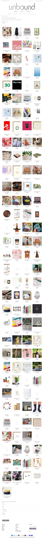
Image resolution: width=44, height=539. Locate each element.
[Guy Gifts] (17, 241)
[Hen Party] (17, 254)
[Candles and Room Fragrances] (37, 98)
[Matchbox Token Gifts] (37, 322)
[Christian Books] (6, 125)
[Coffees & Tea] (27, 125)
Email (3, 506)
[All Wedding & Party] (37, 45)
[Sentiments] (27, 406)
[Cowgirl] (6, 142)
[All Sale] (17, 45)
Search (16, 525)
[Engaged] (6, 169)
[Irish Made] (6, 281)
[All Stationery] (27, 44)
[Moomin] (17, 340)
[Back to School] (6, 71)
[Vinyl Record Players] (6, 476)
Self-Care (3, 528)
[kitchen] (6, 308)
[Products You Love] (37, 379)
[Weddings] (37, 475)
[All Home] (37, 31)
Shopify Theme (20, 537)
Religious (3, 529)
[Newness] (37, 353)
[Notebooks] (6, 366)
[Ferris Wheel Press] (37, 186)
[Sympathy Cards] (37, 422)
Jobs (16, 528)
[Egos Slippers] (37, 155)
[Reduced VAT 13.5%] (17, 393)
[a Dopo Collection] (6, 31)
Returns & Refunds (18, 530)
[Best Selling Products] (27, 71)
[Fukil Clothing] (27, 200)
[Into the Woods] (37, 268)
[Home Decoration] (6, 268)
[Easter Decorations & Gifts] (6, 155)
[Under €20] (27, 462)
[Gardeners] (17, 213)
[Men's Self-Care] (6, 338)
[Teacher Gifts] (17, 436)
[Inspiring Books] (27, 268)
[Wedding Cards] (27, 475)
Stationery (3, 526)
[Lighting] (27, 324)
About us (17, 526)
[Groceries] (6, 240)
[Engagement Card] (17, 171)
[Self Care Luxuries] (17, 406)
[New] (17, 353)
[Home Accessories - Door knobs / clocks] (37, 254)
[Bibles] (37, 71)
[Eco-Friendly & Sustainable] (27, 155)
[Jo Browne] (27, 281)
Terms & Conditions (18, 531)
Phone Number (4, 509)
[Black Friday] (17, 85)
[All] (27, 32)
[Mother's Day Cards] (37, 340)
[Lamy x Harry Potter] (37, 308)
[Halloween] (27, 241)
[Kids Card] (27, 295)
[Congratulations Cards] (37, 125)
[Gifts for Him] (17, 227)
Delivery (17, 529)
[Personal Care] (37, 366)
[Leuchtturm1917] (17, 322)
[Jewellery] (17, 281)
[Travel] (37, 449)
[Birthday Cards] (6, 85)
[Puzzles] (6, 393)
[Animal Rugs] (6, 58)
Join (38, 0)
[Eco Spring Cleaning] (17, 155)
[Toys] (27, 449)
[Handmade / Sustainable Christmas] (6, 254)
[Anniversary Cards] (17, 58)
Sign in (37, 0)
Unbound (16, 537)
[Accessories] (17, 31)
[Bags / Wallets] (17, 71)
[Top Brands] (17, 449)
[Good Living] (37, 227)
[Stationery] (6, 422)
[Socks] (37, 408)
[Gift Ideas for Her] (6, 227)
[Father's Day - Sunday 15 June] (17, 186)
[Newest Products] (27, 353)
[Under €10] (17, 462)
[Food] (17, 200)
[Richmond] (37, 393)
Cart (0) (41, 0)
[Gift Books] (37, 213)
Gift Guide (3, 525)
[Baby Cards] (37, 58)
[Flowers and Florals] (6, 200)
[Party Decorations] (27, 366)
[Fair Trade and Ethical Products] (6, 186)
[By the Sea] (17, 98)
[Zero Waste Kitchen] (6, 491)
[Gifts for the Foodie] (27, 227)
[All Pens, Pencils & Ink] (6, 45)
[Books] (37, 85)
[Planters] (17, 379)
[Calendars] (27, 98)
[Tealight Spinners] (27, 436)
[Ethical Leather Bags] (27, 169)
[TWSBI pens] (6, 461)
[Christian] (37, 111)
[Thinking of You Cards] (6, 449)
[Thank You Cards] (37, 436)
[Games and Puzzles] (6, 213)
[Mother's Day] (27, 340)
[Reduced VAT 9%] (27, 393)
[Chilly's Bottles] (27, 112)
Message (3, 513)
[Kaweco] (6, 295)
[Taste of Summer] (6, 436)
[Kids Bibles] (17, 295)
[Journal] (37, 281)
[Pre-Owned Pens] (27, 379)
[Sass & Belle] (6, 406)
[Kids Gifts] (37, 295)
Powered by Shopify (31, 537)
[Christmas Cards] (17, 127)
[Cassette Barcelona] (17, 112)
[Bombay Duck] (27, 85)
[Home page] (17, 268)
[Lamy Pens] (27, 308)
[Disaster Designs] (27, 142)
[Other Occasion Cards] (17, 366)
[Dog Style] (37, 142)
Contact (3, 530)
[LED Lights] (6, 322)
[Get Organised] (27, 213)
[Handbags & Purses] (37, 241)
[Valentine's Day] (37, 462)
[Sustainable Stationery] (27, 421)
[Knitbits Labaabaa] (17, 308)
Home (2, 527)
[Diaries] (17, 142)
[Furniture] (37, 200)
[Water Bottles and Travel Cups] (17, 475)
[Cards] (6, 112)
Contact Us (17, 527)
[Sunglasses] (17, 422)
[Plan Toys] (6, 379)
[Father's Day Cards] (27, 186)
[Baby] (27, 58)
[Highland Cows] (27, 254)
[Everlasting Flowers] (37, 169)
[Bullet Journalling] (6, 98)
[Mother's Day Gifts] (6, 353)
